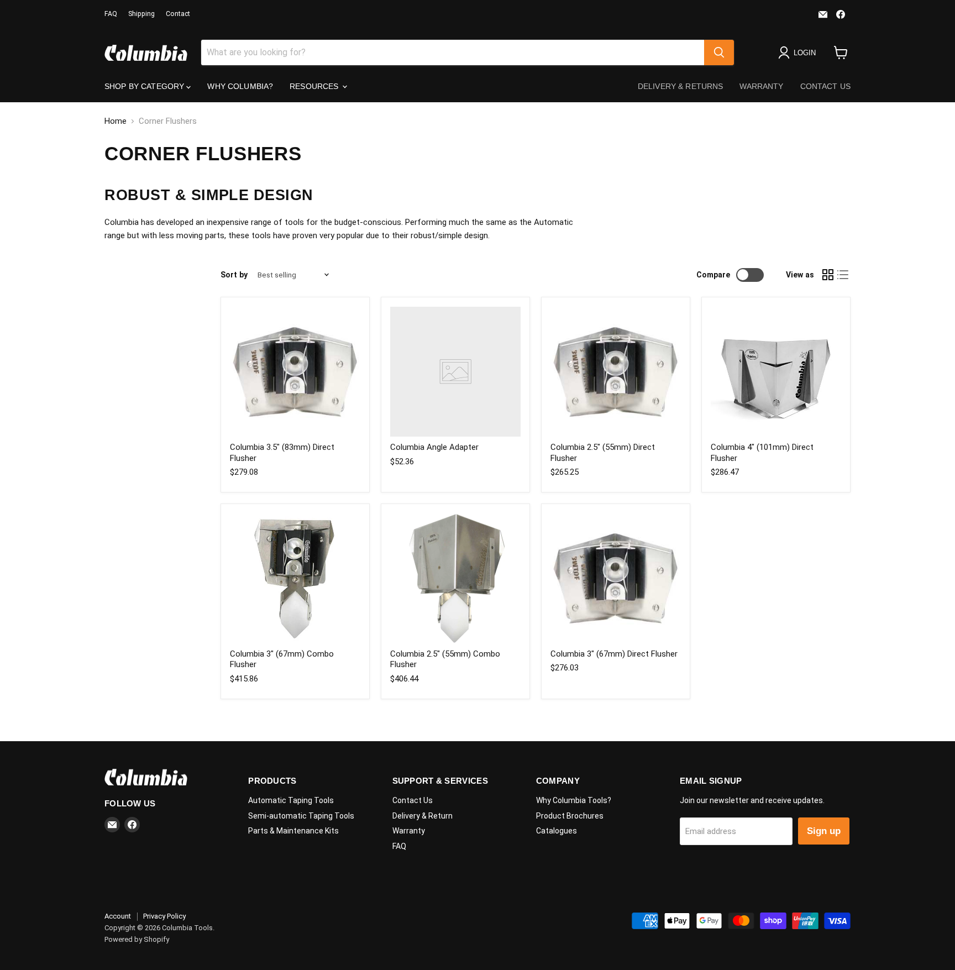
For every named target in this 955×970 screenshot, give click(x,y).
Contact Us (825, 86)
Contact (178, 14)
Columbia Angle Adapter (434, 447)
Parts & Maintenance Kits (293, 830)
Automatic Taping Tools (291, 800)
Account (117, 916)
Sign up (824, 831)
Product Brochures (570, 815)
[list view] (843, 275)
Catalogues (556, 830)
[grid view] (828, 275)
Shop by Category (145, 86)
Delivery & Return (422, 815)
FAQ (110, 14)
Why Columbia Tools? (573, 800)
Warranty (761, 86)
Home (115, 121)
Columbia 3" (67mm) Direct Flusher (614, 654)
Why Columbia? (240, 86)
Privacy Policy (164, 916)
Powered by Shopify (136, 939)
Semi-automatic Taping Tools (301, 815)
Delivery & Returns (680, 86)
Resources (315, 86)
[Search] (719, 52)
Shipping (141, 14)
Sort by (234, 274)
